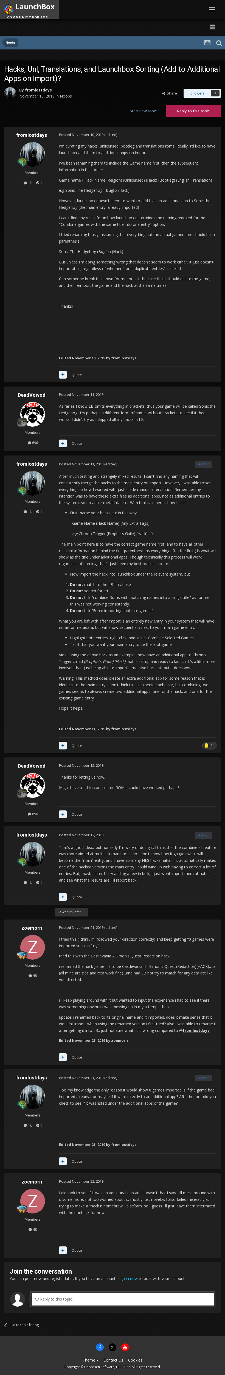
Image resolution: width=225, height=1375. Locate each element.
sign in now (128, 1278)
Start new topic (143, 110)
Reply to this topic (193, 110)
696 (34, 442)
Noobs (66, 96)
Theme (89, 1360)
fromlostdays (38, 90)
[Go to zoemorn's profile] (32, 947)
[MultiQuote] (63, 375)
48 (34, 975)
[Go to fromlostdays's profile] (10, 93)
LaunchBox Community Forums (56, 26)
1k (29, 182)
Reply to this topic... (56, 1299)
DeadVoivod (32, 395)
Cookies (135, 1360)
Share (171, 93)
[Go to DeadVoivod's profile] (32, 414)
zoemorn (31, 928)
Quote (77, 374)
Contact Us (113, 1360)
